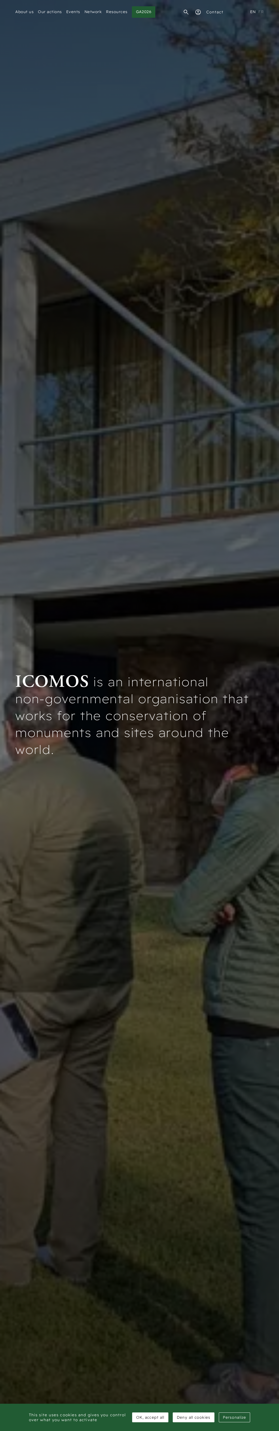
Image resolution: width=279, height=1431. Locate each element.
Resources (117, 11)
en (253, 11)
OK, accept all (150, 1417)
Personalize (234, 1417)
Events (73, 11)
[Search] (186, 12)
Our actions (50, 11)
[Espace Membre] (198, 12)
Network (93, 11)
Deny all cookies (193, 1417)
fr (261, 11)
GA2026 (143, 11)
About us (24, 11)
